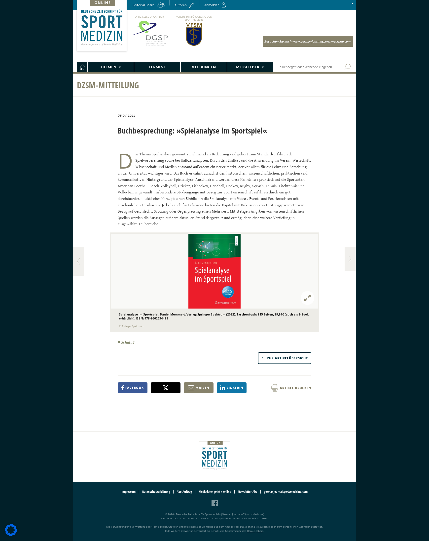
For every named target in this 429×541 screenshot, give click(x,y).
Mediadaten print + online (215, 491)
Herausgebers (255, 531)
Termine (157, 67)
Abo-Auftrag (184, 491)
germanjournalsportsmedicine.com (286, 491)
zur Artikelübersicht (287, 358)
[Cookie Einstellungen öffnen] (11, 535)
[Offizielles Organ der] (149, 45)
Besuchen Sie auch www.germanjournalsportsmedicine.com (307, 41)
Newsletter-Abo (247, 491)
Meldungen (203, 67)
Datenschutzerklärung (156, 491)
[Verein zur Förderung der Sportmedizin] (194, 45)
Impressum (128, 491)
